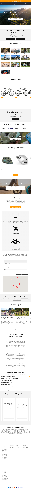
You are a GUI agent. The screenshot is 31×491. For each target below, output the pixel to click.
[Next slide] (17, 26)
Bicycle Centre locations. (24, 298)
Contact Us (10, 443)
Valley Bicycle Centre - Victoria (5, 469)
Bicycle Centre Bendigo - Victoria (4, 476)
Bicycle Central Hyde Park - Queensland (4, 455)
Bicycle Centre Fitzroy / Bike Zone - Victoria (5, 479)
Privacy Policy (17, 443)
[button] (2, 4)
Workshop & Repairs (11, 449)
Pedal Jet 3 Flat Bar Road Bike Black (19, 99)
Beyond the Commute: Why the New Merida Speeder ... (21, 318)
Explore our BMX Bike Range (15, 186)
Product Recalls (18, 449)
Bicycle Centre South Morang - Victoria (4, 466)
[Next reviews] (29, 410)
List (9, 274)
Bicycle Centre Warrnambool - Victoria (4, 472)
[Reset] (7, 271)
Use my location (25, 264)
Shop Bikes (10, 38)
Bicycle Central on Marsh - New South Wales (4, 442)
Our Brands (23, 443)
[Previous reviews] (1, 410)
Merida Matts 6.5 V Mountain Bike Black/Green (6, 99)
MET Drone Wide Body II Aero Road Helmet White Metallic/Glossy (20, 168)
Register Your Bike (11, 447)
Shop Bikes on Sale (15, 118)
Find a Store (20, 38)
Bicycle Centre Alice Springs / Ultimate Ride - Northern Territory (4, 451)
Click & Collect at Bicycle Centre (19, 451)
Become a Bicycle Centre (25, 447)
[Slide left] (14, 104)
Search (5, 271)
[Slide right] (17, 104)
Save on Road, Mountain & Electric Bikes (15, 116)
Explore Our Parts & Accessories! (15, 139)
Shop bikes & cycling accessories (15, 207)
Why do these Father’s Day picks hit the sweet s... (7, 318)
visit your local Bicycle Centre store (11, 366)
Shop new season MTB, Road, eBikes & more (15, 18)
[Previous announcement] (1, 1)
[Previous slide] (14, 26)
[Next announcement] (29, 1)
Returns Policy (17, 447)
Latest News (24, 445)
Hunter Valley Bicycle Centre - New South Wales (5, 446)
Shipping (17, 445)
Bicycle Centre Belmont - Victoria (4, 463)
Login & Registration (11, 445)
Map (21, 274)
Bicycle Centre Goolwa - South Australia (5, 458)
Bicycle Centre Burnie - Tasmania (5, 461)
